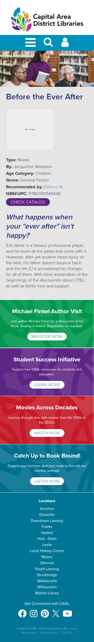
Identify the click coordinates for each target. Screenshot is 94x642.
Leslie (47, 544)
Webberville (47, 581)
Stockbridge (47, 575)
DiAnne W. (54, 186)
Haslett (47, 532)
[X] (55, 611)
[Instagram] (33, 611)
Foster (47, 526)
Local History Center (47, 550)
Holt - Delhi (47, 538)
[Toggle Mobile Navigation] (31, 43)
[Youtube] (67, 611)
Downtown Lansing (47, 520)
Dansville (47, 514)
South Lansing (47, 569)
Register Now (47, 336)
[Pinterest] (45, 611)
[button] (48, 44)
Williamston (47, 587)
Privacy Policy (49, 632)
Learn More (47, 384)
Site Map (67, 632)
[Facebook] (22, 611)
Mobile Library (47, 593)
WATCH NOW (47, 433)
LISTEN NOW (47, 481)
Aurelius (47, 508)
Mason (47, 556)
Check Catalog (28, 202)
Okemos (47, 563)
